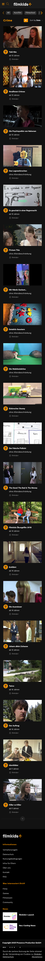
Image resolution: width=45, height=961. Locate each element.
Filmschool (30, 13)
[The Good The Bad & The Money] (22, 473)
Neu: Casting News (27, 926)
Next (41, 13)
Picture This (14, 250)
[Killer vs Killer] (22, 790)
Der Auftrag (14, 726)
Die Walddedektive (17, 369)
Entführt (12, 567)
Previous (3, 13)
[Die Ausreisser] (22, 592)
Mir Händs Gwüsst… (17, 290)
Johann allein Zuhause (18, 646)
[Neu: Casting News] (10, 927)
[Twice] (22, 671)
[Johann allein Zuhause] (22, 631)
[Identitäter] (22, 750)
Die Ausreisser (15, 607)
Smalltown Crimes (17, 92)
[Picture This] (22, 235)
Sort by (35, 20)
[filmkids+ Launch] (10, 916)
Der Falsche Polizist (17, 448)
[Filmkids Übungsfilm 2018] (22, 512)
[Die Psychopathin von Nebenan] (22, 116)
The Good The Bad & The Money (23, 488)
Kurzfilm (17, 13)
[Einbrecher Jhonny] (22, 393)
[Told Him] (22, 37)
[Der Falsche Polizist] (22, 433)
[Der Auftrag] (22, 710)
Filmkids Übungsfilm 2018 (20, 527)
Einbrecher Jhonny (17, 409)
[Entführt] (22, 552)
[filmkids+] (5, 52)
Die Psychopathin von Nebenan (22, 131)
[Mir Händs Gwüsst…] (22, 275)
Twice (11, 686)
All (8, 13)
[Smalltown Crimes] (22, 76)
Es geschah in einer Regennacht (23, 210)
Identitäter (13, 765)
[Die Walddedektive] (22, 354)
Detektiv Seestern (17, 329)
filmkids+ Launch (26, 915)
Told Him (13, 52)
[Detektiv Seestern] (22, 314)
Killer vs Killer (15, 805)
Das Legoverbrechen (18, 171)
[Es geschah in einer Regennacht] (22, 195)
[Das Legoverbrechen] (22, 156)
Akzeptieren (37, 957)
